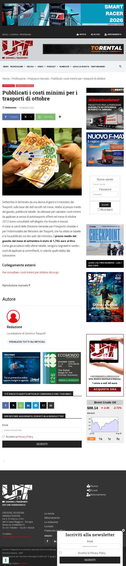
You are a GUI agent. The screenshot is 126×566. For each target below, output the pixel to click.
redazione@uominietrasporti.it (16, 536)
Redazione (10, 107)
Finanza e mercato (38, 78)
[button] (120, 66)
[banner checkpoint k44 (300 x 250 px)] (105, 254)
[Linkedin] (28, 405)
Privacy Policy (25, 437)
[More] (59, 117)
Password (105, 189)
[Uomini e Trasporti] (22, 50)
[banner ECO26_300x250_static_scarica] (62, 383)
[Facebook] (5, 405)
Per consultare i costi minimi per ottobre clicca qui (30, 272)
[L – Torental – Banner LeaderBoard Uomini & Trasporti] (83, 53)
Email (5, 425)
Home (5, 78)
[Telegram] (35, 405)
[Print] (51, 405)
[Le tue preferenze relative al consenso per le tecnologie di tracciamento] (6, 560)
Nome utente (105, 179)
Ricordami (106, 209)
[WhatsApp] (20, 405)
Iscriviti (42, 444)
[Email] (43, 405)
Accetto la (19, 437)
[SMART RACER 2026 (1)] (63, 25)
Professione (18, 78)
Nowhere (23, 563)
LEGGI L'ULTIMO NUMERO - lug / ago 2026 (105, 264)
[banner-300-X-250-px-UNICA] (21, 383)
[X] (13, 405)
